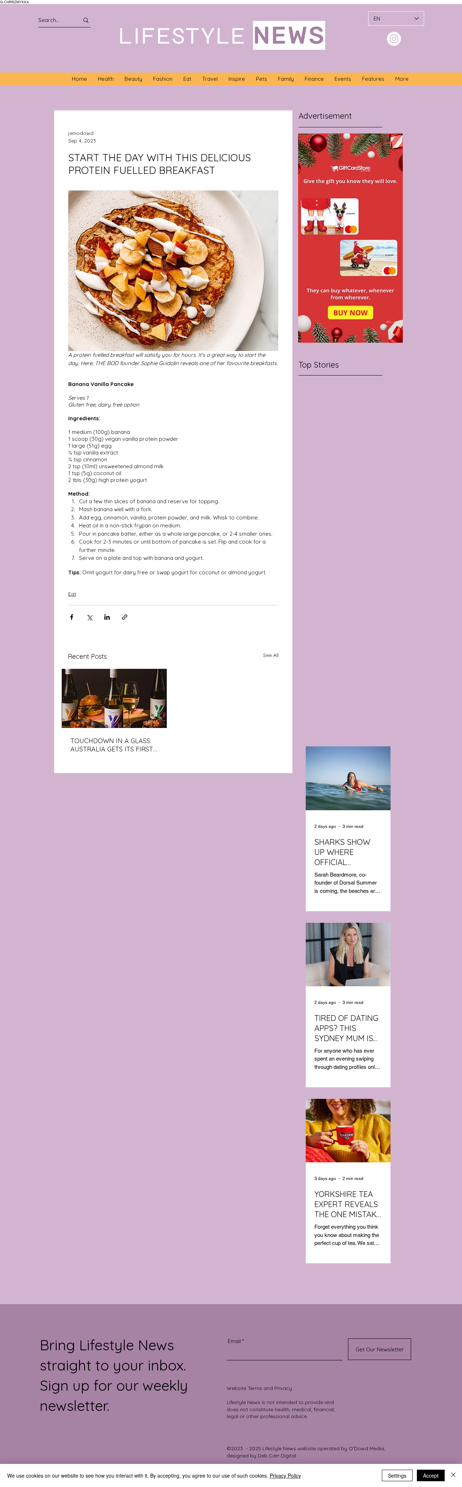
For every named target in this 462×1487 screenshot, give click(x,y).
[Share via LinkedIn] (107, 617)
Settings (397, 1475)
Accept (431, 1475)
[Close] (453, 1475)
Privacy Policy (285, 1475)
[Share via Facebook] (71, 617)
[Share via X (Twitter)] (89, 617)
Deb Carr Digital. (277, 1455)
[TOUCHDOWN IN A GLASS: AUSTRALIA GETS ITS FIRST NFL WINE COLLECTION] (114, 698)
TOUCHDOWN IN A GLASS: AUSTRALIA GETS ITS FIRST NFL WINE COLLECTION (111, 745)
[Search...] (86, 20)
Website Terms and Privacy (259, 1388)
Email (234, 1341)
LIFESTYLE (182, 35)
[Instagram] (394, 39)
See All (271, 655)
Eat (72, 594)
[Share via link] (124, 617)
